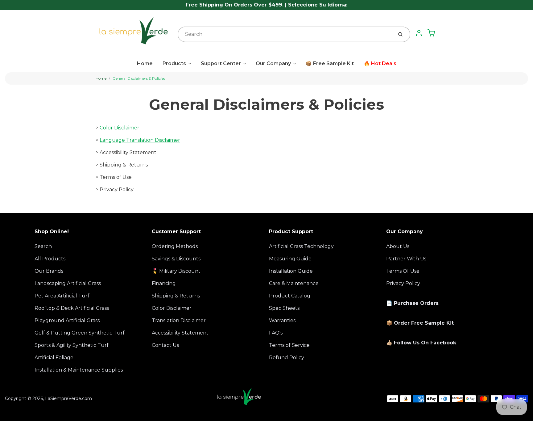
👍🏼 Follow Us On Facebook (421, 343)
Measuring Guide (290, 259)
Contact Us (165, 345)
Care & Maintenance (294, 283)
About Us (397, 246)
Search (43, 246)
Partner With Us (406, 259)
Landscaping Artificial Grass (68, 283)
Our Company (273, 63)
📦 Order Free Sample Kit (420, 323)
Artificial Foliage (54, 357)
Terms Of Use (402, 271)
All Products (50, 259)
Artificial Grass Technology (301, 246)
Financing (164, 283)
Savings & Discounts (176, 259)
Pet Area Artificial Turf (62, 296)
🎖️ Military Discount (176, 271)
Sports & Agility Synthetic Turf (72, 345)
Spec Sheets (284, 308)
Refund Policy (286, 357)
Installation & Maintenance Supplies (79, 370)
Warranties (282, 320)
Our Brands (49, 271)
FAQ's (276, 333)
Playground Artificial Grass (67, 320)
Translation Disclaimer (179, 320)
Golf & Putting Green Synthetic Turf (80, 333)
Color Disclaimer (119, 128)
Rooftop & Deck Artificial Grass (72, 308)
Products (174, 63)
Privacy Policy (403, 283)
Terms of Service (289, 345)
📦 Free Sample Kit (330, 63)
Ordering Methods (175, 246)
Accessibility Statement (180, 333)
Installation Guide (291, 271)
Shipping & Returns (176, 296)
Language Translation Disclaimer (140, 140)
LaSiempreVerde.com (68, 398)
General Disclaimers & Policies (139, 78)
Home (145, 63)
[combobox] (285, 34)
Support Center (221, 63)
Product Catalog (289, 296)
